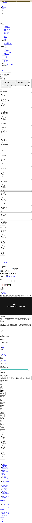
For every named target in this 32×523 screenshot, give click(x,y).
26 (22, 82)
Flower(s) (4, 160)
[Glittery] (1, 399)
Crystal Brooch (5, 157)
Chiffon (4, 169)
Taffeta (4, 176)
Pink (3, 241)
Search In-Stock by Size (5, 78)
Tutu (3, 122)
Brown (4, 454)
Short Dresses (4, 119)
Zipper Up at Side (5, 144)
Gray (3, 252)
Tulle (3, 177)
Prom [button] (1, 462)
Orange (4, 246)
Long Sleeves (4, 215)
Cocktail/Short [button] (2, 509)
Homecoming (4, 101)
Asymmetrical (4, 182)
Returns (3, 348)
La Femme (3, 474)
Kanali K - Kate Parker (7, 263)
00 (6, 80)
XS (22, 85)
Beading (4, 156)
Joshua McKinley (4, 472)
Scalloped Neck (5, 199)
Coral (3, 247)
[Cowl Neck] (2, 414)
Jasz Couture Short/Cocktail (5, 512)
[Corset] (3, 394)
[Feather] (1, 408)
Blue (3, 236)
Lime (3, 232)
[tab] (17, 262)
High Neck (4, 194)
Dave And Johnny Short (5, 511)
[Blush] (2, 285)
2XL (9, 87)
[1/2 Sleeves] (2, 422)
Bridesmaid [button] (4, 259)
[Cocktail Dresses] (3, 386)
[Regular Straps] (2, 426)
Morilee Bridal (4, 491)
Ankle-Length (5, 181)
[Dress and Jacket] (2, 389)
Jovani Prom (3, 470)
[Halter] (2, 415)
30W (11, 85)
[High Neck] (2, 416)
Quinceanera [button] (2, 517)
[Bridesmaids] (3, 385)
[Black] (10, 285)
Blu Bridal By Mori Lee (5, 487)
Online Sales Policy (4, 351)
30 (29, 82)
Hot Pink (4, 242)
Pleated (4, 133)
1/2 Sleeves (4, 213)
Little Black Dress (5, 112)
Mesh (3, 172)
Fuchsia (4, 243)
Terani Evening (4, 503)
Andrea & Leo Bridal (5, 485)
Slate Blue (4, 235)
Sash (3, 163)
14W (3, 378)
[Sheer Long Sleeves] (2, 424)
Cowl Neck (4, 192)
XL (5, 379)
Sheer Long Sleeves (5, 216)
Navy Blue (4, 237)
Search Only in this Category (5, 74)
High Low (4, 130)
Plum (3, 448)
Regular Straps (5, 222)
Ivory (3, 248)
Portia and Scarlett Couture (5, 481)
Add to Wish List (3, 289)
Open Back (4, 132)
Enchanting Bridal (4, 486)
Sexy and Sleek (5, 117)
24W (14, 378)
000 (3, 80)
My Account (3, 6)
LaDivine (3, 473)
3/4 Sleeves (4, 214)
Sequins (4, 164)
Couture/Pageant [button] (2, 479)
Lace (3, 171)
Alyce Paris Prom (4, 465)
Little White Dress (5, 113)
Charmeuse (4, 168)
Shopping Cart (4, 7)
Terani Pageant (4, 482)
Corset (4, 129)
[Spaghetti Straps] (2, 427)
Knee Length (4, 185)
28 (25, 82)
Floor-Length (4, 184)
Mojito (4, 229)
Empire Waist (4, 208)
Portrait (4, 198)
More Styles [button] (4, 266)
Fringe (4, 161)
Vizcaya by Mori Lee (5, 519)
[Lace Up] (2, 397)
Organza (4, 173)
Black (3, 251)
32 (1, 378)
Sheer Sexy (4, 118)
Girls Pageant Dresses (6, 100)
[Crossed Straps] (2, 396)
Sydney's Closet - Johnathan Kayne (6, 507)
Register (3, 8)
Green (3, 231)
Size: (1, 279)
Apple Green (4, 230)
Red (3, 245)
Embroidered (4, 158)
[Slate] (6, 285)
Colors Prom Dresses (5, 467)
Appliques (4, 155)
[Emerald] (9, 285)
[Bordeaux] (7, 285)
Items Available (4, 293)
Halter (3, 193)
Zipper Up (4, 143)
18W (8, 378)
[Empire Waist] (2, 419)
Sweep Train (4, 187)
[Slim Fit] (2, 420)
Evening (4, 98)
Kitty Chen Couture (4, 488)
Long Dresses (4, 114)
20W (10, 378)
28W (7, 85)
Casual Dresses (5, 96)
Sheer (3, 142)
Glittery (4, 148)
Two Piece (4, 123)
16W (5, 378)
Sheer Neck (4, 201)
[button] (4, 40)
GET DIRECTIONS (3, 360)
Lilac (3, 442)
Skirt (3, 120)
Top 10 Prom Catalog (5, 478)
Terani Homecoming (4, 515)
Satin (3, 174)
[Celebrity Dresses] (3, 392)
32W (15, 85)
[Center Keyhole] (3, 393)
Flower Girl (4, 99)
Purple (4, 238)
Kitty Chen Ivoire (4, 489)
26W (3, 85)
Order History (4, 355)
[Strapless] (2, 428)
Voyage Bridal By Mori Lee (5, 493)
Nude (3, 249)
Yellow (4, 228)
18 (9, 82)
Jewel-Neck (4, 195)
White (3, 254)
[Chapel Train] (2, 412)
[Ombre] (1, 401)
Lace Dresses (4, 111)
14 (3, 82)
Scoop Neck (4, 200)
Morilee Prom (4, 475)
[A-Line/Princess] (2, 418)
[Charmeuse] (1, 407)
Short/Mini (4, 186)
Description (3, 292)
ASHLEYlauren (4, 464)
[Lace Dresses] (2, 390)
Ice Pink (4, 240)
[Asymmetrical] (2, 411)
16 (6, 82)
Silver (3, 253)
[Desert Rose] (4, 285)
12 (27, 80)
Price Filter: (3, 75)
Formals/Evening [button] (2, 500)
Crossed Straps (5, 140)
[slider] (28, 369)
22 (22, 377)
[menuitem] (17, 6)
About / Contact (4, 363)
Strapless (4, 224)
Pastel (3, 151)
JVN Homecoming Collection (6, 514)
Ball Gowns (4, 109)
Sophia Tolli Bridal (4, 492)
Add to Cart (2, 288)
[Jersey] (1, 409)
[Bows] (2, 404)
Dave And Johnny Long (5, 468)
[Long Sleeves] (2, 423)
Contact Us (3, 347)
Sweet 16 (4, 105)
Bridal (3, 94)
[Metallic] (1, 400)
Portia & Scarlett (4, 476)
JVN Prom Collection (5, 471)
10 (24, 80)
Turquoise (4, 437)
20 (12, 82)
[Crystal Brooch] (2, 405)
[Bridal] (3, 384)
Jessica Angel (5, 262)
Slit (3, 135)
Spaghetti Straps (5, 223)
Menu (1, 23)
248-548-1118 (5, 2)
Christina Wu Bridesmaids (7, 261)
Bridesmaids (4, 95)
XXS (19, 85)
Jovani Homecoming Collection (6, 513)
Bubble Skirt (4, 127)
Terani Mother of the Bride (5, 504)
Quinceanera (4, 103)
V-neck (4, 203)
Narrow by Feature (4, 91)
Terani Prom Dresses (4, 477)
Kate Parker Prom (4, 466)
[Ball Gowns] (2, 388)
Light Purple (4, 443)
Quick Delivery (13, 276)
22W (12, 378)
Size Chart (1, 290)
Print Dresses (4, 116)
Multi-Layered (5, 131)
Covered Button (5, 139)
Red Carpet (4, 104)
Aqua (3, 436)
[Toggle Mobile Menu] (0, 361)
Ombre (4, 150)
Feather (4, 159)
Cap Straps (4, 221)
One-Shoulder (5, 197)
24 (19, 82)
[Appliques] (2, 403)
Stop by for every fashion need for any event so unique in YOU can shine (16, 1)
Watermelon (4, 447)
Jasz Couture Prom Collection (6, 469)
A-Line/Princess (5, 207)
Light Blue (4, 234)
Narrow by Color (4, 227)
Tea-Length (4, 188)
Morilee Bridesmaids (4, 498)
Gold (3, 453)
